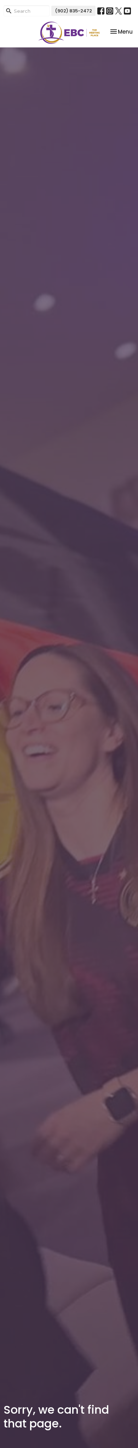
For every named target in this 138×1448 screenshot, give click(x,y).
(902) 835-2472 (73, 10)
